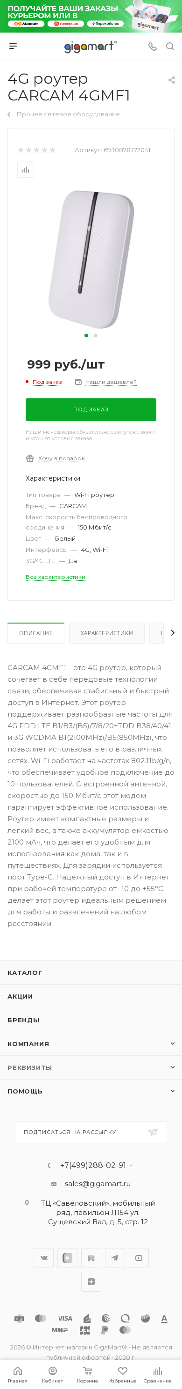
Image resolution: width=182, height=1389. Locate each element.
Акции (20, 996)
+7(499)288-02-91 (93, 1165)
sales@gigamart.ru (98, 1183)
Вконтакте (44, 1258)
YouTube (139, 1258)
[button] (86, 335)
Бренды (23, 1020)
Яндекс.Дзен (91, 1282)
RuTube (91, 1258)
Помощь (25, 1091)
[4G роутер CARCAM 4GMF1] (90, 259)
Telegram (115, 1258)
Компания (28, 1043)
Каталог (24, 972)
